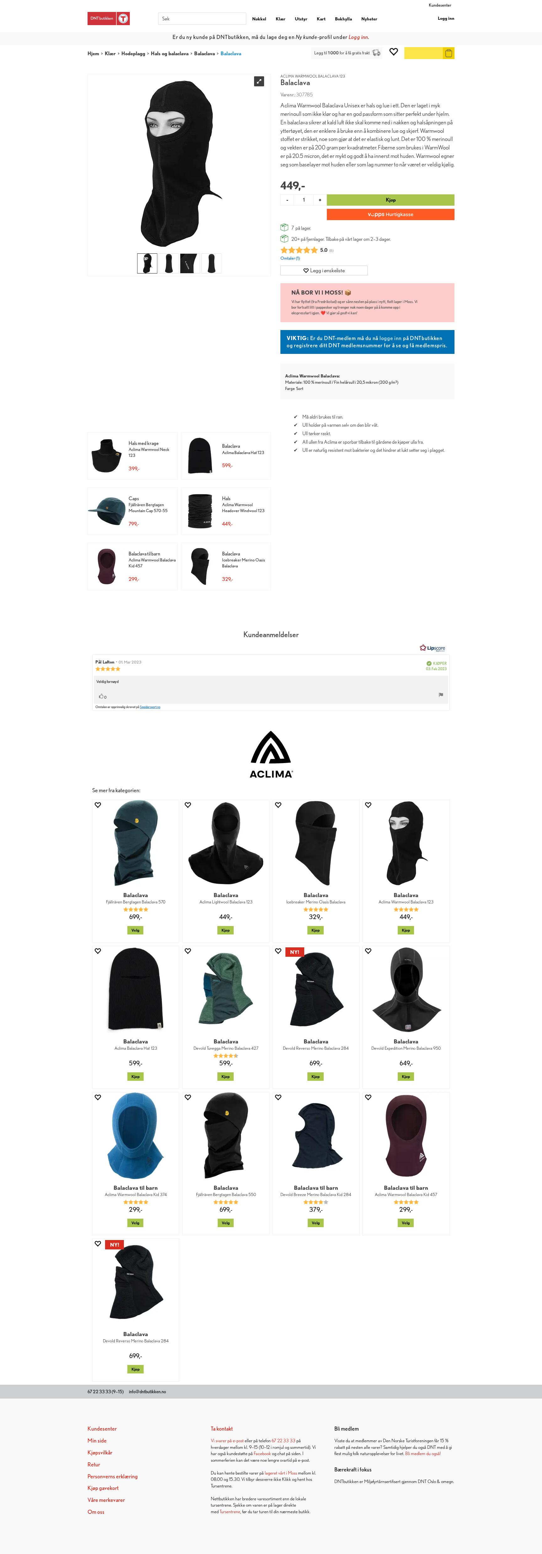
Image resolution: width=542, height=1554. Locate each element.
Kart (321, 18)
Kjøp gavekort (103, 1488)
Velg (135, 930)
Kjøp (391, 200)
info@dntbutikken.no (147, 1391)
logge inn (391, 338)
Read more (328, 37)
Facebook (262, 1453)
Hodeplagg (133, 54)
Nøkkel (259, 18)
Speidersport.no (150, 707)
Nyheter (369, 18)
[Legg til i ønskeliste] (98, 805)
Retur (94, 1464)
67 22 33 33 (283, 1440)
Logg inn (446, 18)
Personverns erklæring (113, 1476)
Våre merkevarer (106, 1500)
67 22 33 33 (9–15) (106, 1391)
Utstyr (301, 18)
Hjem (93, 54)
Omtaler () (290, 258)
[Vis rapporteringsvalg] (441, 695)
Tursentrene (230, 1511)
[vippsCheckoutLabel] (390, 214)
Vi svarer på (222, 1440)
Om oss (96, 1511)
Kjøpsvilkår (100, 1452)
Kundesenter (440, 5)
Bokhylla (343, 18)
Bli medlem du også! (423, 1453)
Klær (280, 18)
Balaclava (204, 54)
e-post (238, 1440)
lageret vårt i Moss (281, 1473)
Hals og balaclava (170, 54)
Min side (97, 1440)
